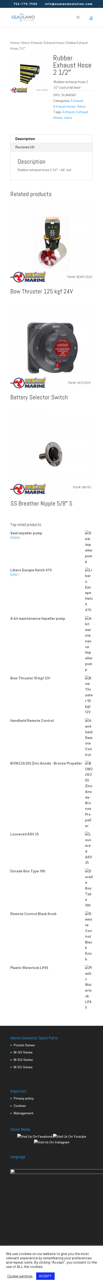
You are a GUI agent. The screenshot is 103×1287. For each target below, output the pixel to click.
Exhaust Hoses (54, 43)
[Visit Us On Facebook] (35, 1136)
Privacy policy (24, 1098)
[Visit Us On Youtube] (69, 1136)
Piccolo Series (24, 1045)
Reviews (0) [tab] (24, 147)
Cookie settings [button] (20, 1276)
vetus (68, 118)
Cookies (20, 1106)
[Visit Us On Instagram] (51, 1142)
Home (14, 43)
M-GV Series (23, 1052)
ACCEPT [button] (45, 1276)
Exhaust (36, 43)
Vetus (25, 43)
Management (23, 1113)
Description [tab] (25, 139)
